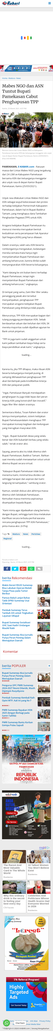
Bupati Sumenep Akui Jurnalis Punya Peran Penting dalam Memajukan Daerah (17, 675)
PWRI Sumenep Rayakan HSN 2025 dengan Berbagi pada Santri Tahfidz (17, 713)
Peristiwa (36, 534)
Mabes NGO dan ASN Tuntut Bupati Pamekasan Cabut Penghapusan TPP (22, 93)
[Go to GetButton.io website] (6, 1028)
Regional (8, 538)
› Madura (11, 78)
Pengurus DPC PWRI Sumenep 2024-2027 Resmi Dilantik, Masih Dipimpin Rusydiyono (18, 688)
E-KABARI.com (26, 166)
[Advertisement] (26, 37)
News (25, 534)
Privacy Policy (44, 1021)
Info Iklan (34, 1021)
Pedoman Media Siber (31, 1024)
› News (18, 78)
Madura (16, 534)
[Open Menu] (50, 3)
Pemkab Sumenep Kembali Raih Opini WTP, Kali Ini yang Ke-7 (18, 699)
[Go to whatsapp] (6, 1023)
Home (4, 78)
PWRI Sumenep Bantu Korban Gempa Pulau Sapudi (17, 724)
